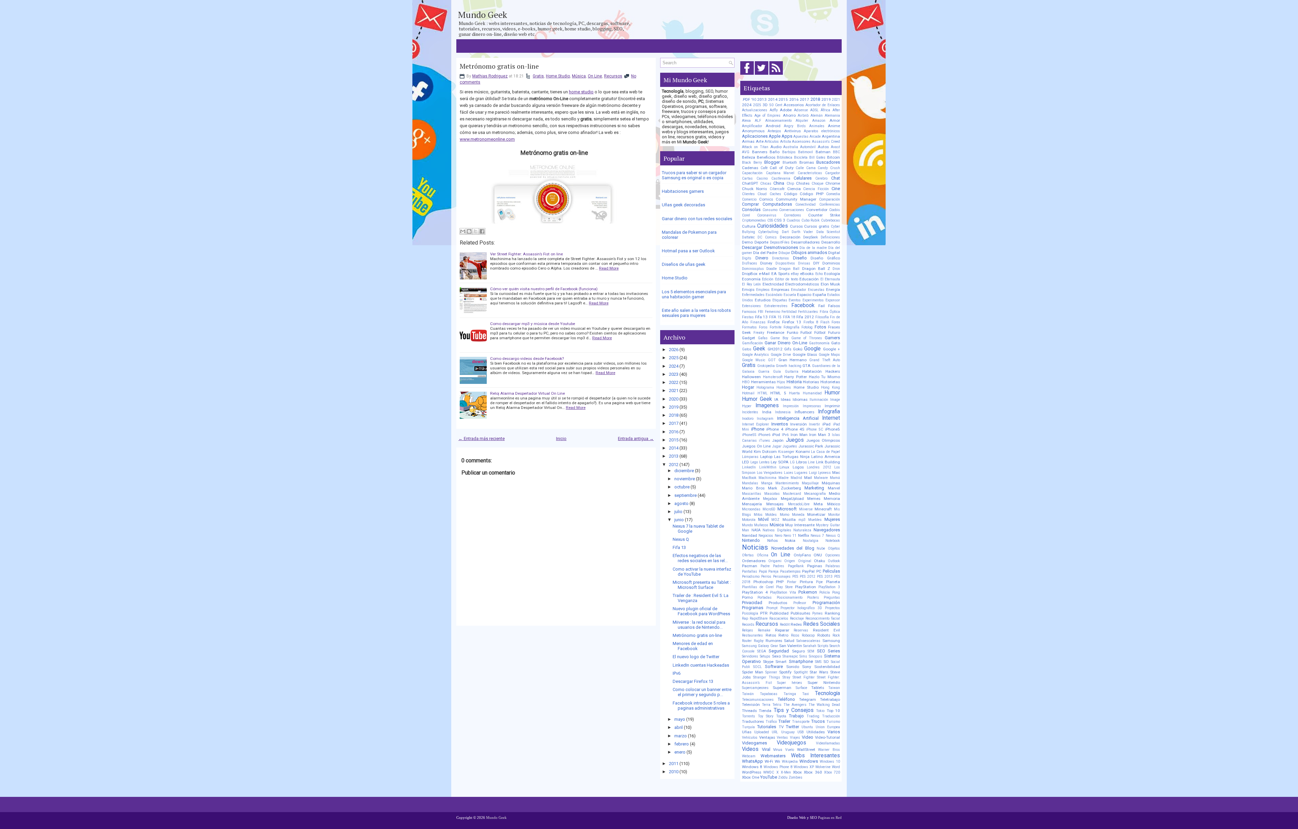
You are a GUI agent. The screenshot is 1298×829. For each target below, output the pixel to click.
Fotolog (807, 327)
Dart (785, 232)
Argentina (831, 136)
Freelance (775, 332)
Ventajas (767, 737)
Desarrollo (830, 242)
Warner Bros (829, 749)
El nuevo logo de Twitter (696, 656)
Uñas (746, 732)
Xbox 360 (813, 772)
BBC (836, 152)
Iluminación (819, 399)
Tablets (817, 687)
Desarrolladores (805, 242)
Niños (772, 540)
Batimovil (805, 152)
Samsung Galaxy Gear (760, 646)
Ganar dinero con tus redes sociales (697, 218)
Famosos (749, 311)
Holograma (765, 387)
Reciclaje (797, 618)
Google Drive (781, 354)
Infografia (829, 412)
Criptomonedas (754, 220)
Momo (784, 514)
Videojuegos (791, 743)
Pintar (791, 582)
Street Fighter (804, 677)
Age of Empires (767, 115)
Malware (821, 478)
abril (678, 727)
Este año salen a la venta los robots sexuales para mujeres (696, 313)
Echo (819, 274)
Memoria (832, 498)
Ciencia (794, 188)
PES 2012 (807, 576)
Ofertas (748, 555)
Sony (806, 666)
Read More (609, 268)
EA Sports (780, 273)
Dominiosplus (753, 269)
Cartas (747, 178)
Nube (821, 548)
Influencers (804, 412)
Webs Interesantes (815, 756)
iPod (776, 434)
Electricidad (773, 284)
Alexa (746, 120)
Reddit (785, 624)
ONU (818, 555)
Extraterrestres (776, 306)
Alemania (832, 115)
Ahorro (789, 115)
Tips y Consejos (794, 710)
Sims (803, 656)
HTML (763, 393)
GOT (772, 360)
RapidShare (759, 618)
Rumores (774, 640)
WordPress (751, 772)
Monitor (834, 514)
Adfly (774, 110)
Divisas (804, 263)
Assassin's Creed (826, 141)
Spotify (785, 672)
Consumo (770, 210)
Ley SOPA (780, 462)
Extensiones (751, 306)
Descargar (752, 247)
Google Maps (829, 354)
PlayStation (805, 586)
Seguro (798, 651)
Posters (813, 597)
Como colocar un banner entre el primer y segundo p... (702, 692)
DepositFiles (780, 242)
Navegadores (827, 529)
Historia (794, 381)
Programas (752, 607)
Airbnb (803, 115)
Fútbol (819, 332)
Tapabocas (768, 694)
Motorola (748, 519)
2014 (673, 448)
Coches (775, 194)
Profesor (799, 603)
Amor (835, 120)
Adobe (786, 110)
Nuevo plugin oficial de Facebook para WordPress (701, 611)
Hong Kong (830, 387)
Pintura (806, 581)
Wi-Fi (769, 761)
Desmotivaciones (781, 247)
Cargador (832, 173)
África (825, 110)
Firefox (774, 322)
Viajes (795, 737)
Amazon (818, 120)
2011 (673, 763)
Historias (811, 381)
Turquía (748, 727)
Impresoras (812, 406)
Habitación (812, 371)
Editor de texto (786, 279)
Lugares (801, 472)
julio (678, 511)
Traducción (831, 716)
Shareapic (790, 656)
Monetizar (816, 514)
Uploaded (761, 732)
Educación (809, 279)
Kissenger (786, 452)
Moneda (798, 514)
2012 (673, 464)
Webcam (748, 756)
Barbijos (789, 152)
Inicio (561, 438)
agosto (681, 503)
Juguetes (790, 446)
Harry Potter (795, 376)
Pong (836, 592)
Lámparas (750, 457)
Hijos (781, 382)
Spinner (771, 672)
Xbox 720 (832, 772)
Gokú (797, 349)
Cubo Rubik (810, 220)
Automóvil (808, 147)
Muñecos (761, 525)
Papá (763, 571)
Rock (836, 635)
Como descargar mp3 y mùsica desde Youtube (532, 323)
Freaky (758, 332)
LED (745, 462)
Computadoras (777, 204)
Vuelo (789, 749)
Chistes (803, 183)
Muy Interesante (800, 525)
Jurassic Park (810, 446)
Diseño (800, 257)
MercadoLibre (799, 504)
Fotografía (791, 327)
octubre (682, 486)
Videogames (754, 742)
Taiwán (748, 694)
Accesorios (794, 104)
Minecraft (823, 509)
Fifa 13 (679, 547)
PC (818, 571)
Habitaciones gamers (683, 191)
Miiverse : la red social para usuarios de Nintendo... (699, 625)
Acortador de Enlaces (823, 105)
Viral (766, 749)
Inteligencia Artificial (798, 418)
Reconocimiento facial (823, 618)
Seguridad (779, 650)
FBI (760, 311)
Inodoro (747, 418)
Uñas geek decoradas (683, 204)
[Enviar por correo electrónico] (462, 231)
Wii (777, 761)
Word (836, 767)
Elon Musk (830, 284)
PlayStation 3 (829, 587)
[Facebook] (747, 75)
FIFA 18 (789, 317)
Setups (765, 656)
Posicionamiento (789, 597)
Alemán (817, 115)
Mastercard (792, 493)
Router (747, 641)
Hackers (832, 371)
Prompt (771, 608)
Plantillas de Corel (758, 587)
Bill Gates (817, 157)
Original (804, 561)
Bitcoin (833, 157)
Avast (835, 147)
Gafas (763, 338)
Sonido (792, 666)
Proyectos (832, 608)
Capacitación (752, 173)
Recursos (613, 76)
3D (765, 104)
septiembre (685, 495)
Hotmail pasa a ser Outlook (688, 250)
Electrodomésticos (802, 284)
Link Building (828, 462)
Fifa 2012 (805, 317)
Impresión (791, 406)
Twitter (792, 726)
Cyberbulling (768, 232)
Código (790, 193)
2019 (673, 407)
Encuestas (816, 289)
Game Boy (779, 338)
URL (775, 732)
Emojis (748, 289)
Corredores (792, 215)
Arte (760, 141)
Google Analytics (755, 354)
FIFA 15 (775, 317)
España (819, 294)
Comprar (750, 204)
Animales (816, 126)
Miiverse (806, 509)
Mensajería (752, 504)
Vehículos (750, 737)
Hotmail (748, 393)
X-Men (786, 772)
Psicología (750, 613)
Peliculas (831, 571)
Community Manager (796, 199)
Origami (775, 561)
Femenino (772, 311)
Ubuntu (807, 727)
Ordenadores (754, 560)
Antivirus (792, 131)
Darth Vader (802, 232)
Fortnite (776, 327)
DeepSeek (810, 237)
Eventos (795, 300)
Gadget (748, 338)
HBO (746, 382)
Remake (764, 630)
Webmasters (773, 755)
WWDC (768, 772)
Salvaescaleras (808, 641)
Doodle (771, 269)
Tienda (765, 710)
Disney (766, 263)
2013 (673, 456)
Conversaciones (791, 210)
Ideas (786, 399)
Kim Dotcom (765, 451)
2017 (673, 423)
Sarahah (809, 646)
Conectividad (805, 204)
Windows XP (804, 767)
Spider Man (752, 672)
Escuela (790, 295)
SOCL (757, 667)
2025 (673, 357)
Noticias (755, 547)
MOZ (775, 519)
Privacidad (752, 602)
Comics (766, 199)
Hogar (748, 387)
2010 (673, 771)
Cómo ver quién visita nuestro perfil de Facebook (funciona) (544, 288)
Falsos (834, 305)
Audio (776, 146)
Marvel (834, 488)
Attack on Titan (755, 147)
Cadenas (750, 167)
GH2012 (775, 349)
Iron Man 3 (819, 434)
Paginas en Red (830, 817)
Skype (768, 661)
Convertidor (816, 209)
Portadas (765, 597)
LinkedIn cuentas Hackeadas (701, 665)
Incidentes (750, 412)
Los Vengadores (770, 472)
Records (748, 624)
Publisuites (800, 613)
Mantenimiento (787, 483)
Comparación (829, 199)
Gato (835, 343)
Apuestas (801, 136)
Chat (835, 178)
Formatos (749, 327)
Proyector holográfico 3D (801, 608)
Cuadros (793, 220)
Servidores (750, 656)
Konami (803, 451)
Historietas (830, 381)
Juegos (795, 440)
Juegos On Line (756, 446)
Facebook (803, 305)
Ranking (832, 613)
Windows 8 (752, 766)
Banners (759, 151)
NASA (756, 530)
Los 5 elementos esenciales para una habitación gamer (694, 294)
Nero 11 (790, 535)
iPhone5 (832, 429)
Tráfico (771, 721)
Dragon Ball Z (816, 268)
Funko (792, 332)
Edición (767, 279)
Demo (747, 242)
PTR (764, 613)
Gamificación (752, 343)
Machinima (767, 478)
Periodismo (751, 576)
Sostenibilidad (827, 666)
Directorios (780, 258)
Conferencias (829, 204)
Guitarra (791, 371)
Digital (834, 252)
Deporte (761, 242)
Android (773, 125)
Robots (823, 635)
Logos (798, 467)
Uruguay (788, 732)
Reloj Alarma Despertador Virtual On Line (527, 393)
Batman (823, 151)
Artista (785, 141)
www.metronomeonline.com (487, 139)
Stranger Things (766, 677)
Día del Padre (765, 252)
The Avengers (795, 705)
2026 (673, 349)
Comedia (833, 194)
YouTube (768, 777)
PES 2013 (825, 576)
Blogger (772, 162)
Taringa (790, 694)
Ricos (795, 635)
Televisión (751, 704)
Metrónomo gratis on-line (499, 66)
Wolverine (823, 767)
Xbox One (750, 777)
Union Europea (828, 727)
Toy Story (765, 716)
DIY (816, 263)
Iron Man (799, 434)
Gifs (787, 349)
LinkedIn (749, 467)
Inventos (779, 424)
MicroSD (769, 509)
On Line (595, 76)
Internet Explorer (755, 424)
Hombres (783, 387)
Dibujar (784, 253)
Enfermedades (753, 295)
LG (792, 462)
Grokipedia (766, 366)
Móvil (763, 519)
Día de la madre (812, 248)
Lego (754, 462)
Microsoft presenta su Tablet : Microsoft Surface (702, 585)
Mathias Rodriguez (490, 76)
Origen (789, 561)
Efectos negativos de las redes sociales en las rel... (700, 558)
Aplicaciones (755, 136)
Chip (790, 183)
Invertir (814, 424)
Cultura (748, 226)
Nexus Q (681, 539)
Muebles (815, 519)
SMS (818, 662)
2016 (673, 431)
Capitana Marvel (780, 173)
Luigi (813, 472)
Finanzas (758, 322)
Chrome (832, 183)
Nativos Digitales (777, 530)
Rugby (759, 641)
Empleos (763, 289)
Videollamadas (828, 743)
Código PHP (811, 193)
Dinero (761, 257)
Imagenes (767, 405)
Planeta (833, 581)
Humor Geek (757, 399)
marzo (680, 735)
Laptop (766, 456)
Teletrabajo (830, 699)
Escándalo (774, 295)
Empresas (780, 289)
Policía (824, 592)
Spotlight (801, 672)
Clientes (748, 194)
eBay (795, 274)
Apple (774, 136)
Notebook (832, 540)
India (766, 412)
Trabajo (796, 715)
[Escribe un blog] (469, 231)
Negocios (766, 535)
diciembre (684, 470)
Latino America (825, 456)
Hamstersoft (773, 377)
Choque (817, 183)
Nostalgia (810, 540)
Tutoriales (766, 726)
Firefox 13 (791, 322)
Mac (836, 472)
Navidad (749, 535)
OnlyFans (802, 555)
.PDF (746, 99)
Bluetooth (790, 162)
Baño (774, 151)
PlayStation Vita (783, 592)
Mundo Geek (482, 14)
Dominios (831, 263)
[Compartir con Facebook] (482, 231)
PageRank (796, 566)
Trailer (784, 721)
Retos (771, 635)
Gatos (746, 349)
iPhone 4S (794, 429)
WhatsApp (752, 761)
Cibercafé (777, 189)
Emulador (798, 289)
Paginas (814, 565)
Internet (831, 418)
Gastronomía (819, 343)
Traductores (753, 721)
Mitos (758, 514)
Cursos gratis (816, 226)
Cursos (796, 226)
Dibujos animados (809, 252)
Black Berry (752, 162)
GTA (806, 365)
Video (807, 737)
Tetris (777, 705)
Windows (808, 761)
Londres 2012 (819, 467)
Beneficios (766, 157)
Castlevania (780, 178)
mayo (679, 719)
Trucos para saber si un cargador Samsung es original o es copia (694, 175)
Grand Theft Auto (824, 360)
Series (834, 650)
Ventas (782, 737)
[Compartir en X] (475, 231)
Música (579, 76)
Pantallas (749, 571)
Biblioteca (784, 157)
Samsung (831, 640)
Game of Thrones (806, 338)
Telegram (807, 699)
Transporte (801, 721)
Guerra (763, 371)
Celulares (803, 178)
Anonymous (753, 131)
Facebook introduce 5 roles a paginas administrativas (701, 705)
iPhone (757, 429)
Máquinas (831, 483)
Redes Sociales (821, 624)
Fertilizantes (808, 311)
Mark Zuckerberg (784, 488)
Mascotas (772, 493)
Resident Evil (826, 630)
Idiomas (800, 399)
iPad (826, 424)
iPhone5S (749, 435)
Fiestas (748, 317)
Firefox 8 (810, 322)
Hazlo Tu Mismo (824, 376)
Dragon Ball (789, 269)
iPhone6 (764, 435)
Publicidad (779, 613)
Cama (811, 168)
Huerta (794, 393)
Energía (833, 289)
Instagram (765, 418)
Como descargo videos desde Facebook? (527, 358)
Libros (801, 462)
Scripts (823, 646)
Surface (801, 688)
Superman (782, 687)
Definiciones (830, 237)
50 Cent (775, 105)
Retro (783, 635)
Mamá (835, 478)
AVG (745, 152)
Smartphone (801, 661)
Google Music (753, 360)
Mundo (747, 525)
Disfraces (749, 263)
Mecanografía (815, 493)
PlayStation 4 (755, 592)
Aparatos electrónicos (822, 131)
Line (811, 462)
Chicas (765, 183)
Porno (747, 597)
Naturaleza (802, 530)
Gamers (832, 337)
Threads (749, 710)
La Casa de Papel (825, 452)
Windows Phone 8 (778, 767)
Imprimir (832, 406)
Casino (762, 178)
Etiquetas (779, 300)
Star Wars (819, 672)
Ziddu (783, 777)
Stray (786, 677)
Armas (748, 141)
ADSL (814, 110)
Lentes (764, 462)
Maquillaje (810, 483)
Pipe (819, 582)
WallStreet (806, 749)
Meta (818, 504)
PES (795, 576)
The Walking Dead (824, 705)
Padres (778, 566)
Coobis (834, 210)
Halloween (751, 376)
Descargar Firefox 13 (693, 681)
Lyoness (824, 472)
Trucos (818, 721)
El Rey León (751, 284)
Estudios (763, 300)
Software (774, 666)
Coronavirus (766, 215)
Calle (800, 168)
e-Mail (764, 273)
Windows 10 (830, 761)
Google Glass (805, 354)
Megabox (770, 499)
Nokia (790, 540)
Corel (746, 215)
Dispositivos (785, 263)
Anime (834, 125)
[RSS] (776, 75)
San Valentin (790, 645)
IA (776, 399)
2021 (673, 390)
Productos (778, 602)
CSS (770, 220)
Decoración (790, 237)
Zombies (795, 777)
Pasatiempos (790, 571)
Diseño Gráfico (825, 258)
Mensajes (775, 504)
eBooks (807, 273)
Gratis (538, 76)
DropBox (750, 273)
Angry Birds (795, 126)
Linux (784, 467)
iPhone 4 (774, 429)
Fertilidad (789, 311)
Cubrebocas (830, 220)
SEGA (761, 651)
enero (680, 752)
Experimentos (813, 300)
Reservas (801, 630)
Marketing (814, 487)
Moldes (771, 514)
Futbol (806, 332)
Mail (808, 477)
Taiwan (834, 688)
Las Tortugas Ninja (792, 456)
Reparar (782, 630)
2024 (673, 366)
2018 (673, 415)
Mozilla (789, 519)
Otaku (819, 560)
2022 (673, 382)
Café (764, 168)
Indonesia (783, 412)
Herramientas (763, 381)
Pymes (817, 613)
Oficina (762, 555)
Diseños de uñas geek (683, 264)
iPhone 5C (814, 429)
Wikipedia (790, 761)
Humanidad (812, 393)
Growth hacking (788, 366)
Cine (836, 188)
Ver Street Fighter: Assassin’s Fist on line (526, 254)
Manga (766, 483)
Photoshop (763, 581)
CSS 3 (779, 220)
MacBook (749, 478)
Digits (746, 258)
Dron (836, 269)
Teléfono (786, 699)
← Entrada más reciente (481, 438)
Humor (832, 393)
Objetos (834, 548)
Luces (788, 472)
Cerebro (821, 178)
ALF (758, 120)
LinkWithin (767, 467)
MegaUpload (792, 498)
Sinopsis (815, 656)
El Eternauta (830, 279)
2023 (673, 374)
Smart (781, 661)
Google (812, 349)
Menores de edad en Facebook (693, 646)
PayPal (808, 571)
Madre (783, 478)
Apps (787, 136)
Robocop (808, 635)
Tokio (820, 711)
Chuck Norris (754, 188)
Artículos (772, 141)
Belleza (748, 157)
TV (781, 726)
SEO (821, 650)
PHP (780, 581)
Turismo (833, 721)
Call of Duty (781, 167)
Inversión (798, 424)
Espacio (804, 294)
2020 (673, 398)
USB (800, 732)
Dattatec (748, 237)
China (778, 183)
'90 (753, 99)
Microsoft (787, 508)
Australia (790, 147)
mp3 (802, 519)
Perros (766, 576)
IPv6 (676, 673)
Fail (821, 305)
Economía (751, 279)
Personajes (782, 576)
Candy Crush (829, 168)
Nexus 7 (817, 535)
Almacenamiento (778, 120)
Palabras (832, 566)
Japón (778, 440)
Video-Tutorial (827, 737)
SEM (811, 651)
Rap (745, 618)
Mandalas (750, 483)
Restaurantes (752, 635)
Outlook (834, 561)
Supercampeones (755, 688)
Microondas (751, 509)
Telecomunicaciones (758, 699)
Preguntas (832, 597)
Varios (833, 731)
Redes (796, 624)
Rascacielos (778, 618)
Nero (778, 535)
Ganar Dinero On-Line (786, 342)
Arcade (815, 136)
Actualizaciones (754, 110)
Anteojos (774, 131)
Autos (823, 146)
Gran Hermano (792, 360)
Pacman (749, 565)
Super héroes (789, 683)
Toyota (781, 716)
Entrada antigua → (636, 438)
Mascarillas (751, 493)
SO (826, 661)
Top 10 (833, 710)
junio (679, 519)
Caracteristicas (810, 173)
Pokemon (807, 592)
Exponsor (832, 300)
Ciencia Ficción (816, 189)
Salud (789, 640)
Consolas (751, 209)
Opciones (832, 555)
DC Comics (767, 237)
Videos (750, 749)
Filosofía (822, 317)
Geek (759, 349)
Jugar (777, 446)
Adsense (801, 110)
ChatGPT (750, 183)
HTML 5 (778, 393)
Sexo (776, 656)
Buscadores (828, 162)
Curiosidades (772, 226)
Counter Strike (824, 215)
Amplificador (752, 126)
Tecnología (827, 693)
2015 (673, 439)
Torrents (748, 716)
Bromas (806, 162)
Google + (831, 349)
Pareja (773, 571)
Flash (825, 322)
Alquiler (802, 120)
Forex (836, 322)
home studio (581, 91)
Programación (826, 602)
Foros (763, 327)
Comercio (749, 199)
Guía (777, 371)
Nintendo (751, 540)
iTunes (764, 440)
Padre (765, 566)
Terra (766, 705)
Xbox (797, 772)
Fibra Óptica (830, 311)
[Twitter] (761, 75)
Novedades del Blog (792, 548)
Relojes (747, 630)
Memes (813, 498)
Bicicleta (801, 157)
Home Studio (558, 76)
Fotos (820, 326)
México (833, 504)
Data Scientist (828, 232)
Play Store (784, 587)
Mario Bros (753, 488)
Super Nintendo (824, 682)
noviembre (684, 478)
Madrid (796, 478)
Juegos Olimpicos (823, 440)
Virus (777, 749)
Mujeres (832, 519)
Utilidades (816, 732)
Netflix (803, 535)
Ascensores (801, 141)
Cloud (762, 194)
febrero (681, 743)
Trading (813, 716)
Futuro (834, 332)
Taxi (805, 694)
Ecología (832, 273)
